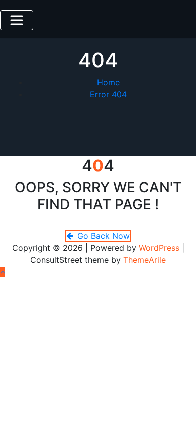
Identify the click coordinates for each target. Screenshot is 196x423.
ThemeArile (144, 260)
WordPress (159, 248)
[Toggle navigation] (16, 20)
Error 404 (108, 94)
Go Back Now (103, 236)
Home (108, 82)
